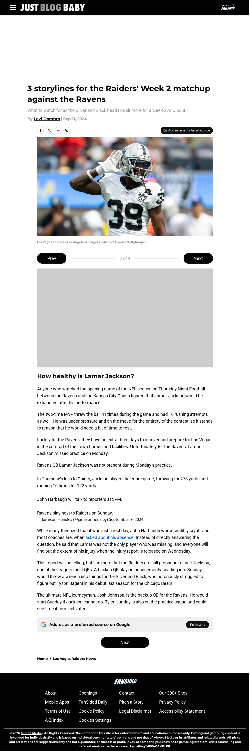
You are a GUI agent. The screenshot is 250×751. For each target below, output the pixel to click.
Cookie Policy (91, 711)
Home (42, 658)
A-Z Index (54, 720)
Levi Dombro (47, 119)
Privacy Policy (172, 702)
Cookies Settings (95, 720)
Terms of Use (58, 711)
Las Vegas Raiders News (74, 658)
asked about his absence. (109, 537)
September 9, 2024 (126, 519)
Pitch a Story (131, 702)
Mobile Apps (57, 702)
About (51, 693)
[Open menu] (13, 7)
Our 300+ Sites (173, 693)
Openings (88, 693)
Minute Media (31, 733)
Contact (127, 693)
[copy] (66, 130)
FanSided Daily (93, 702)
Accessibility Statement (182, 711)
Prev (51, 258)
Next (198, 258)
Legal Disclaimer (135, 711)
